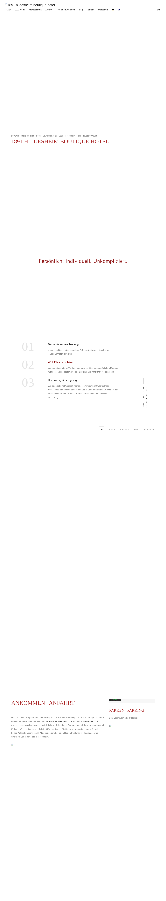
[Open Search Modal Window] (154, 9)
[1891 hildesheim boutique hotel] (31, 5)
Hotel (136, 429)
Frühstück (124, 429)
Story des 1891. (18, 206)
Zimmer (111, 429)
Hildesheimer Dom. (89, 721)
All (102, 429)
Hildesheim (149, 429)
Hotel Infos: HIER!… (83, 191)
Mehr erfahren (115, 700)
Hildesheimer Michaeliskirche (59, 721)
